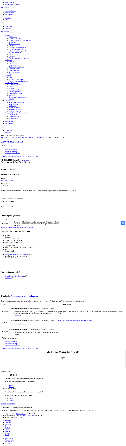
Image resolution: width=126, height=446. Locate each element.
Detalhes (11, 387)
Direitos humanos (14, 44)
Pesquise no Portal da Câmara (10, 135)
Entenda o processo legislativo (18, 97)
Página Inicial (5, 137)
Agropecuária (13, 37)
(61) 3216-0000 (28, 415)
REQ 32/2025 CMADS (12, 141)
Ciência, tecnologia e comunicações (20, 40)
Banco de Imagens (14, 107)
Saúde (11, 54)
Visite (10, 74)
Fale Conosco (9, 14)
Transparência (13, 115)
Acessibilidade (9, 12)
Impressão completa (11, 151)
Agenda (11, 61)
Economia (12, 45)
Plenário (11, 86)
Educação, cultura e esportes (17, 47)
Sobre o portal (9, 438)
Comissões (12, 88)
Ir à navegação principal (12, 4)
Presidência (12, 65)
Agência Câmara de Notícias (17, 102)
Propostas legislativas (15, 84)
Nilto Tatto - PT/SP (7, 180)
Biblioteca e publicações (16, 67)
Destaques (8, 278)
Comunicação (9, 100)
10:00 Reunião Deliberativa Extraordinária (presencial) (75, 320)
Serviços (11, 63)
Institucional (8, 60)
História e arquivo (14, 72)
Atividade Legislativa (11, 83)
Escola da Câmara (14, 68)
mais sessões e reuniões (8, 404)
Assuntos (7, 35)
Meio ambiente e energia (16, 49)
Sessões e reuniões (14, 90)
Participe (11, 99)
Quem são (12, 77)
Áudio (11, 385)
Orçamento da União (15, 93)
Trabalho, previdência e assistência (19, 58)
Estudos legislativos (15, 92)
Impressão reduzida (11, 149)
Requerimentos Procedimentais (14, 276)
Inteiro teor (24, 160)
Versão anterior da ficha (30, 156)
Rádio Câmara (13, 104)
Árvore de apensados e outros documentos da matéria (17, 227)
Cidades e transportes (15, 38)
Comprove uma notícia (16, 111)
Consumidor (12, 42)
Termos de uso (9, 440)
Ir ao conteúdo (9, 2)
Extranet (7, 443)
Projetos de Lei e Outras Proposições (36, 137)
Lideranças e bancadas (16, 79)
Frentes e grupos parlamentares (18, 81)
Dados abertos (13, 118)
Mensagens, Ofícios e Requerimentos (16, 254)
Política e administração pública (18, 51)
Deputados (8, 76)
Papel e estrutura (14, 70)
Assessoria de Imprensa (16, 109)
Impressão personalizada (12, 153)
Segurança (12, 56)
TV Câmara (12, 106)
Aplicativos (8, 442)
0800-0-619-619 (21, 414)
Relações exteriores (15, 53)
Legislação (12, 95)
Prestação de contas (15, 116)
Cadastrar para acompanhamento (11, 156)
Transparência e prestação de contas (16, 113)
